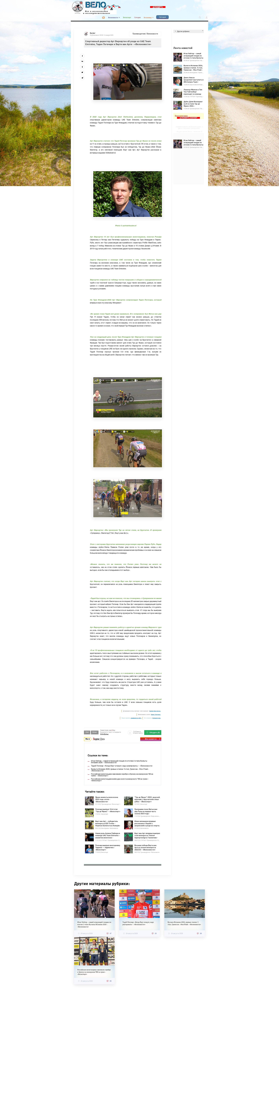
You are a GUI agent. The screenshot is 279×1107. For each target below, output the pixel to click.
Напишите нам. (156, 718)
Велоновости (113, 17)
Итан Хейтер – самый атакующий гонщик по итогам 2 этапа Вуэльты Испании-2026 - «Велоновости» (94, 924)
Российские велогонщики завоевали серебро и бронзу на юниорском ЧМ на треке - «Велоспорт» (94, 972)
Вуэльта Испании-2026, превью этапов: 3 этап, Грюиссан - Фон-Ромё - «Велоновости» (184, 923)
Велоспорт (127, 17)
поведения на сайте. (135, 718)
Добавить (138, 732)
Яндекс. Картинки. (156, 714)
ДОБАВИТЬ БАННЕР (158, 7)
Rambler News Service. (155, 711)
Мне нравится (152, 739)
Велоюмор (148, 17)
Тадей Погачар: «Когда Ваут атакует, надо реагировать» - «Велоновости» (138, 923)
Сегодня (137, 17)
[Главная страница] (103, 17)
